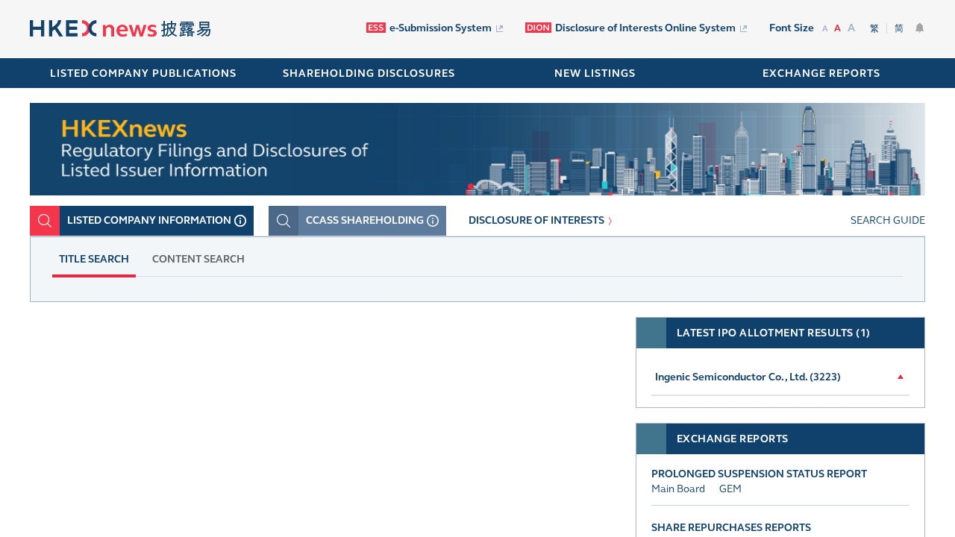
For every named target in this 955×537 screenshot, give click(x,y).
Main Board (678, 488)
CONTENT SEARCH (198, 259)
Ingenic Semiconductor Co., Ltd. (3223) (748, 377)
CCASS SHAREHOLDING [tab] (365, 220)
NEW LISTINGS (595, 73)
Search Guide (888, 220)
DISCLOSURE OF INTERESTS (536, 220)
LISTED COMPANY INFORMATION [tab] (149, 220)
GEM (730, 488)
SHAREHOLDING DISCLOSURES (369, 73)
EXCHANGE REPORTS (821, 73)
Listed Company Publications (143, 73)
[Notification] (920, 27)
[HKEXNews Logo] (120, 30)
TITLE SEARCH (94, 259)
